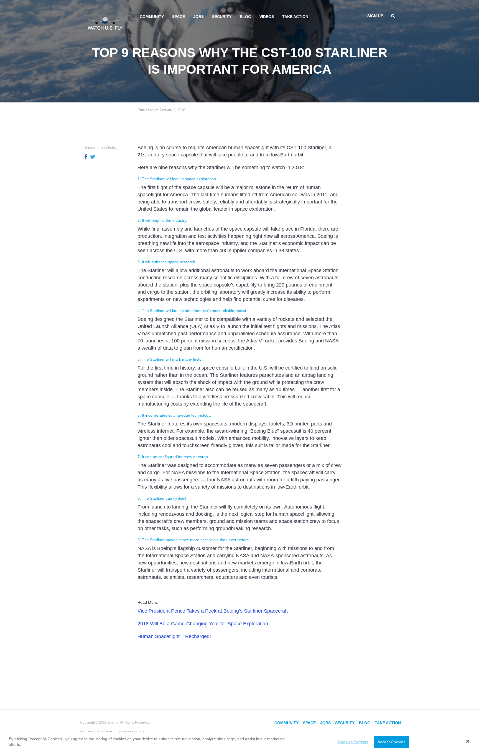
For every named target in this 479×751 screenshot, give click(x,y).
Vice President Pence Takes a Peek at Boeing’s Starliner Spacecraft (212, 611)
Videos (266, 16)
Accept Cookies (391, 742)
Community (152, 16)
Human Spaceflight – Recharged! (174, 636)
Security (221, 16)
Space (178, 16)
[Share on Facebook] (85, 157)
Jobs (198, 16)
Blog (245, 16)
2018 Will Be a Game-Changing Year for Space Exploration (202, 623)
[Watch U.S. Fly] (105, 22)
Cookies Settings (353, 742)
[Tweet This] (92, 157)
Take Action (295, 16)
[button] (468, 741)
